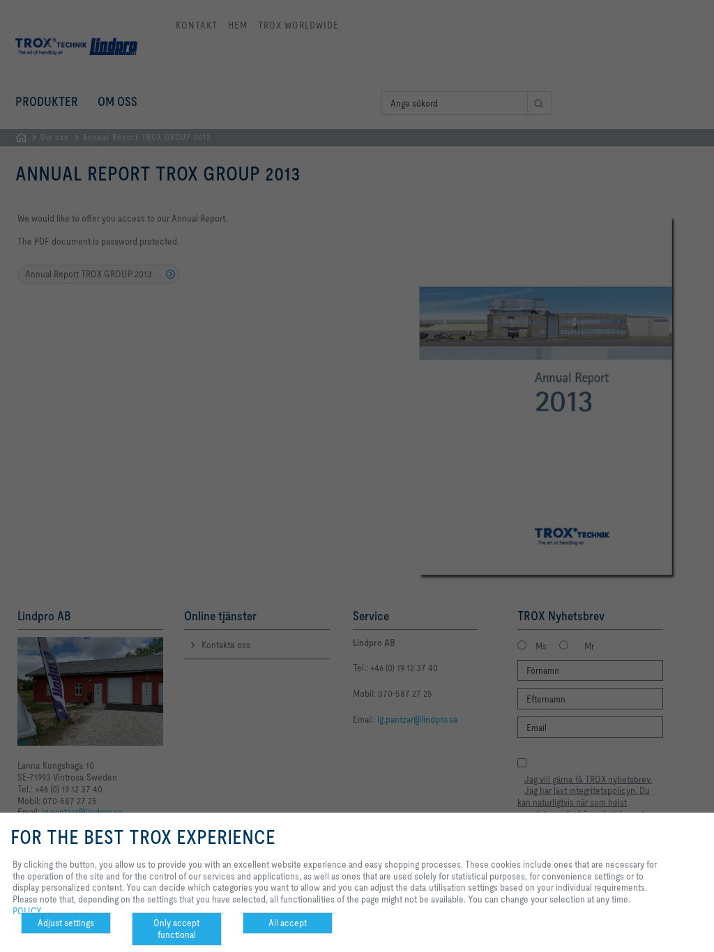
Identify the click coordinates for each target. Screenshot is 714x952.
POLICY (27, 910)
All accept (287, 922)
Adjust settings (66, 922)
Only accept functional (176, 928)
